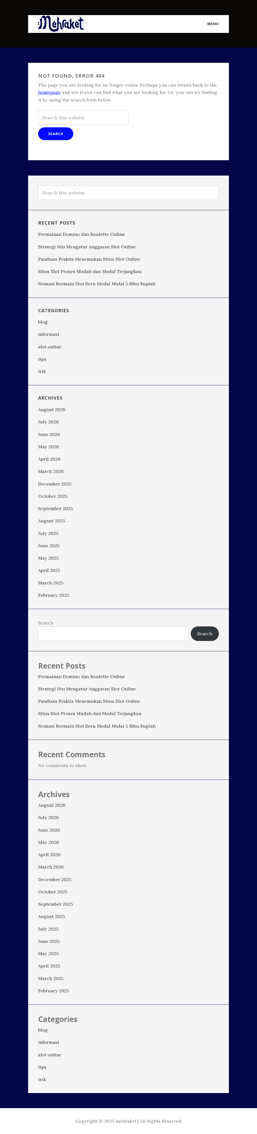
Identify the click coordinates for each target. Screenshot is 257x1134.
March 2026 (51, 471)
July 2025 (48, 533)
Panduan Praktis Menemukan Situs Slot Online (89, 259)
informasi (48, 334)
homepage (49, 92)
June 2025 (49, 546)
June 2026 (49, 434)
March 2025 (50, 583)
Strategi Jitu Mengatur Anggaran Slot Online (87, 247)
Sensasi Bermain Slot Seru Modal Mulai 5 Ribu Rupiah (97, 284)
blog (43, 322)
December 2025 (55, 484)
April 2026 (49, 459)
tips (42, 359)
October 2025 (53, 496)
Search (45, 623)
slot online (49, 347)
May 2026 (48, 447)
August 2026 (52, 409)
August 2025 (51, 521)
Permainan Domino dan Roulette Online (81, 234)
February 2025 (53, 595)
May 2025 (48, 558)
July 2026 (48, 422)
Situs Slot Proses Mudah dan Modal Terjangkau (90, 271)
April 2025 (49, 570)
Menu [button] (213, 23)
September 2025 (55, 508)
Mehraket (60, 24)
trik (42, 371)
